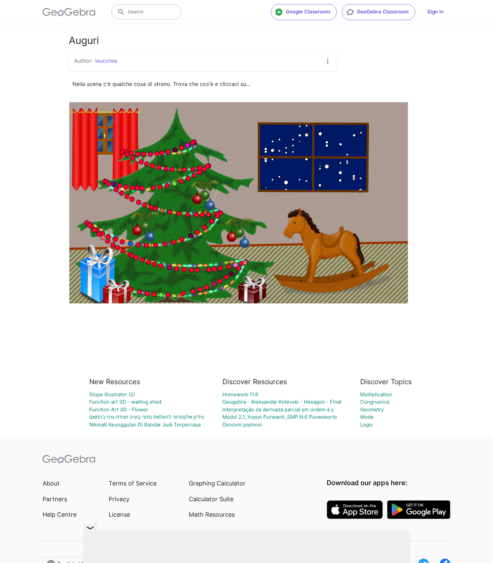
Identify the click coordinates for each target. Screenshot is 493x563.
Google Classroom (308, 11)
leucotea (106, 60)
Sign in (435, 11)
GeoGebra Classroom (382, 11)
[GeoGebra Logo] (69, 12)
